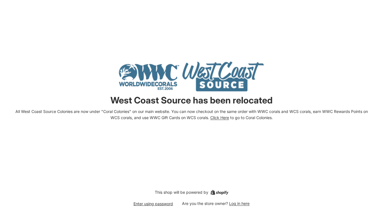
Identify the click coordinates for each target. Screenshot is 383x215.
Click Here (219, 117)
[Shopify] (219, 192)
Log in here (239, 203)
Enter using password (153, 203)
